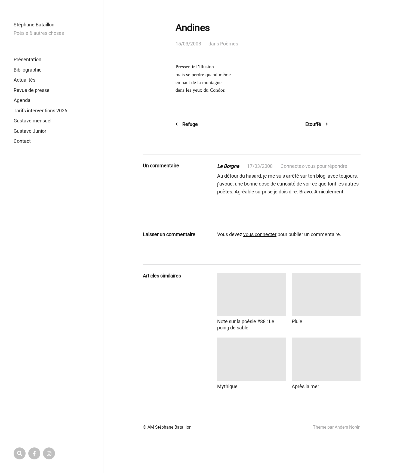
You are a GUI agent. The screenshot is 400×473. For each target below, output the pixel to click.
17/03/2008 (260, 166)
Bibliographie (28, 70)
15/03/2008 (188, 44)
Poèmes (229, 44)
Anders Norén (348, 427)
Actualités (24, 80)
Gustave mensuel (32, 120)
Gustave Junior (30, 131)
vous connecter (259, 234)
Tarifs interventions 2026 (40, 110)
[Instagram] (49, 453)
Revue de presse (32, 90)
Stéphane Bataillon (34, 24)
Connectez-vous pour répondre (314, 166)
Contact (22, 141)
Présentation (27, 59)
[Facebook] (34, 453)
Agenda (22, 100)
